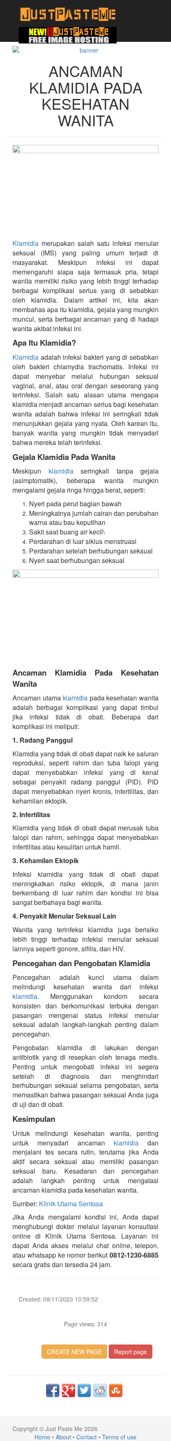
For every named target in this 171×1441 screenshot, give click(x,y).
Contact (86, 1437)
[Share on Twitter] (84, 1390)
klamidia (61, 471)
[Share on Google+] (68, 1390)
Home (42, 1437)
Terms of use (119, 1437)
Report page (130, 1351)
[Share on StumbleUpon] (115, 1390)
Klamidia (25, 243)
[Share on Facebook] (52, 1390)
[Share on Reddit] (100, 1390)
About (63, 1437)
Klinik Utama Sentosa (71, 1203)
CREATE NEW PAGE (74, 1351)
